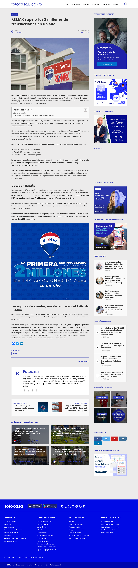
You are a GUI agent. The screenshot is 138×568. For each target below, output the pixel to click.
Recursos (106, 4)
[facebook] (62, 506)
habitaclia (28, 557)
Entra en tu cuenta (75, 533)
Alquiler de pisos (42, 527)
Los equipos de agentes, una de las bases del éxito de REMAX (35, 115)
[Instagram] (36, 390)
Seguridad (7, 535)
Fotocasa (18, 32)
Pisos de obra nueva (43, 524)
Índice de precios (42, 530)
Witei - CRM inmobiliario (77, 538)
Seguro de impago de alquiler (46, 550)
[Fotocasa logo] (13, 506)
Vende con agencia (43, 541)
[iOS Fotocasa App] (35, 506)
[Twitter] (28, 390)
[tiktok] (80, 506)
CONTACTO (116, 4)
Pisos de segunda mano (44, 521)
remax (15, 354)
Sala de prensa (9, 527)
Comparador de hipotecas (45, 544)
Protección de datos (41, 565)
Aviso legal (30, 565)
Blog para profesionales (77, 530)
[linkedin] (76, 506)
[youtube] (73, 506)
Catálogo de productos (108, 530)
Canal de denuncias (10, 541)
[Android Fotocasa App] (50, 506)
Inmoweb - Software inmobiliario (79, 535)
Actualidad (96, 4)
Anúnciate (72, 521)
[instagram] (66, 506)
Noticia (14, 14)
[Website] (24, 390)
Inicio (68, 4)
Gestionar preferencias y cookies (15, 538)
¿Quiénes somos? (10, 521)
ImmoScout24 (38, 557)
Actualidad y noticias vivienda (46, 547)
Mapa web (7, 524)
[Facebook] (32, 390)
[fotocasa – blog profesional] (26, 4)
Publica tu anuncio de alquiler (110, 524)
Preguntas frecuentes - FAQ (13, 530)
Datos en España (20, 113)
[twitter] (69, 506)
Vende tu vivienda (107, 533)
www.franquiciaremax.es (41, 95)
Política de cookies (56, 565)
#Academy (86, 4)
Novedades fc (76, 4)
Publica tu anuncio (107, 521)
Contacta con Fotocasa (76, 524)
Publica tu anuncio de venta (110, 527)
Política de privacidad (11, 533)
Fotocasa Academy (75, 527)
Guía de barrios (42, 533)
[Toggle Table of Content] (84, 110)
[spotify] (84, 506)
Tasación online (42, 538)
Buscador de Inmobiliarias (45, 535)
